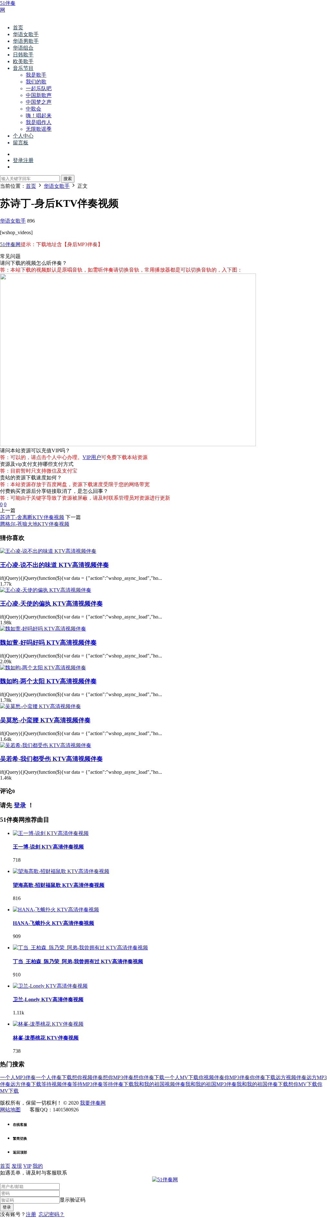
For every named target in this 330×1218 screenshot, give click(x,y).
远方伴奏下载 (25, 1084)
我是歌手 (36, 75)
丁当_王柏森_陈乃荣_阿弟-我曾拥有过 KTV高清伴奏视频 (78, 961)
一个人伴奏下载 (54, 1077)
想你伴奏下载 (148, 1077)
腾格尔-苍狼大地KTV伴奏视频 (34, 524)
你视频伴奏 (211, 1077)
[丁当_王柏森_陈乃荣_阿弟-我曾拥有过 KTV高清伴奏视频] (80, 947)
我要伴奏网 (93, 1103)
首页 (18, 27)
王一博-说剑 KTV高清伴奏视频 (48, 846)
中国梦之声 (39, 102)
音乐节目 (23, 68)
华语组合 (23, 48)
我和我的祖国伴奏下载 (262, 1084)
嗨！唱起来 (39, 115)
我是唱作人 (39, 122)
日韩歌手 (23, 54)
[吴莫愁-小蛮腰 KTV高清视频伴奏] (40, 706)
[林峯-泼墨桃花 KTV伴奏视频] (48, 1024)
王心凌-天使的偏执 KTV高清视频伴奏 (51, 603)
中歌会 (33, 108)
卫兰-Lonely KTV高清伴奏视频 (48, 999)
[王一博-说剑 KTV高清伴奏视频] (51, 833)
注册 (31, 1214)
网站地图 (10, 1109)
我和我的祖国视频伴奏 (159, 1084)
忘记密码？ (51, 1214)
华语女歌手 (26, 34)
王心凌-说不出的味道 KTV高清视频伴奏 (54, 564)
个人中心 (23, 136)
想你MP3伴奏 (118, 1077)
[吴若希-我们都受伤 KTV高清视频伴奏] (45, 745)
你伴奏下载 (263, 1077)
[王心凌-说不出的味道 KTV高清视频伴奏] (48, 551)
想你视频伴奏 (87, 1077)
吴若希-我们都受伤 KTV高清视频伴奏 (51, 758)
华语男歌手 (26, 41)
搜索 (67, 178)
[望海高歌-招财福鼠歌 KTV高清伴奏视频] (61, 871)
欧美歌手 (23, 61)
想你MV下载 (302, 1084)
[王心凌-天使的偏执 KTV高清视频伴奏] (45, 590)
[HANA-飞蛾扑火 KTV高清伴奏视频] (56, 909)
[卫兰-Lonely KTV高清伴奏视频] (50, 986)
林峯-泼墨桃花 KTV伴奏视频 (46, 1038)
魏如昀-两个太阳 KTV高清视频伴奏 (48, 681)
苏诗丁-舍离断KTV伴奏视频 (32, 517)
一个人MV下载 (181, 1077)
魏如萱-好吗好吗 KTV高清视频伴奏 (48, 642)
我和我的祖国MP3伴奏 (211, 1084)
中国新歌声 (39, 95)
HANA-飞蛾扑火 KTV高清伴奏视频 (53, 923)
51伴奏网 (10, 244)
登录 (20, 805)
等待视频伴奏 (56, 1084)
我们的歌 (36, 81)
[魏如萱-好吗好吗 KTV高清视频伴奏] (43, 628)
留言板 (20, 142)
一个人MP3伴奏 (18, 1077)
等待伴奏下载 (118, 1084)
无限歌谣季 (39, 129)
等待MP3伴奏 (87, 1084)
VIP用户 (91, 457)
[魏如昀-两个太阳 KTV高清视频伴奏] (43, 667)
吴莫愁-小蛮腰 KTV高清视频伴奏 (45, 720)
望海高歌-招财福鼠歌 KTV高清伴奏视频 (58, 885)
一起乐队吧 (39, 88)
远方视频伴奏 (291, 1077)
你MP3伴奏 (237, 1077)
